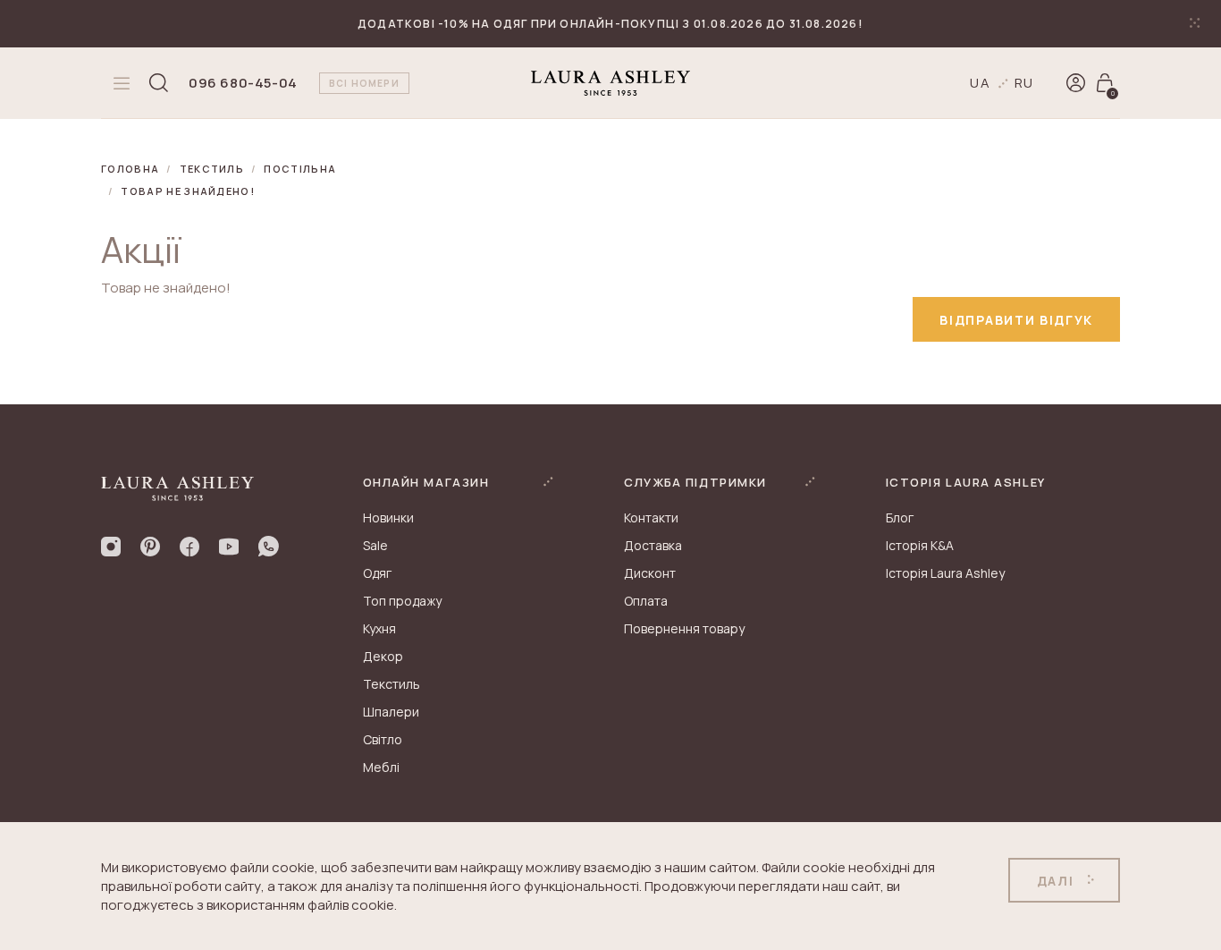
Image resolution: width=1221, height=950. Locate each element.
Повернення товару (684, 628)
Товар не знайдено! (188, 191)
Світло (382, 739)
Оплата (646, 600)
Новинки (388, 517)
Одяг (377, 572)
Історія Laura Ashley (945, 572)
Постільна (300, 168)
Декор (383, 656)
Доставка (653, 545)
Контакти (651, 517)
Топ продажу (402, 600)
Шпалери (391, 711)
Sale (375, 545)
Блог (900, 517)
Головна (130, 168)
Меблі (381, 767)
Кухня (379, 628)
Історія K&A (920, 545)
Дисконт (650, 572)
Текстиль (212, 168)
